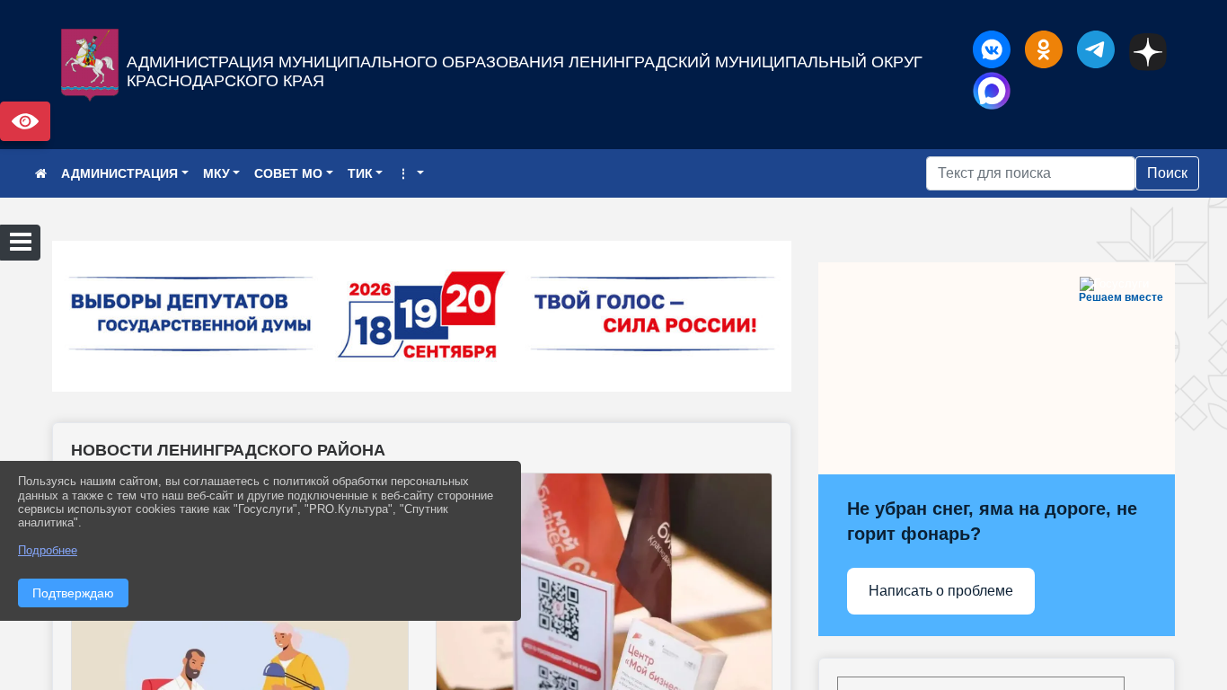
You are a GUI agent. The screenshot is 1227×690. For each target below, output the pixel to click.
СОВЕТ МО (288, 173)
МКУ (216, 173)
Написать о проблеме (941, 590)
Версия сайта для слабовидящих (25, 121)
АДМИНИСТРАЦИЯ (119, 173)
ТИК (360, 173)
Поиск (1167, 173)
